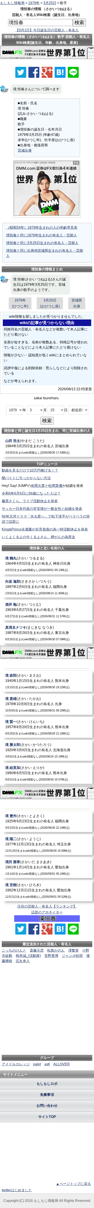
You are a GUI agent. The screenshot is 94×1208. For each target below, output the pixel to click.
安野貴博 (51, 956)
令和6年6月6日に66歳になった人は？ (31, 493)
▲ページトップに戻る (73, 1184)
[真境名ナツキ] (47, 633)
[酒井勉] (47, 610)
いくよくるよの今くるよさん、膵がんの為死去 (38, 537)
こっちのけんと (14, 950)
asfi (47, 1064)
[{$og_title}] (60, 72)
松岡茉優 (55, 486)
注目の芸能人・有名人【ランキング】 (47, 906)
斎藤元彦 (37, 950)
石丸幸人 (23, 961)
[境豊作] (47, 821)
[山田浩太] (47, 446)
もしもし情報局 (12, 3)
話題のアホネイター (47, 912)
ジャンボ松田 (72, 956)
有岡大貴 (38, 486)
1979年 (34, 3)
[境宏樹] (47, 890)
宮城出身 (25, 150)
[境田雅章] (47, 867)
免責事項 (47, 1094)
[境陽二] (47, 844)
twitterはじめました (17, 1190)
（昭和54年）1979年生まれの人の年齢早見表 (41, 227)
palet (37, 1064)
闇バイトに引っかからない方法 (26, 478)
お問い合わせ (47, 1105)
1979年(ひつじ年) (20, 303)
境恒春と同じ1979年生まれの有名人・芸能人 (41, 235)
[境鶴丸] (47, 563)
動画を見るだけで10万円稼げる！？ (30, 470)
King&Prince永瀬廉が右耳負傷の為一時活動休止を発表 (45, 529)
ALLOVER (61, 1064)
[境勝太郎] (47, 750)
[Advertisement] (47, 977)
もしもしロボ (47, 1084)
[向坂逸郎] (47, 587)
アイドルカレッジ (16, 1064)
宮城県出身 (76, 303)
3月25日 (49, 3)
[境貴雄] (47, 704)
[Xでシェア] (20, 72)
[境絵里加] (47, 773)
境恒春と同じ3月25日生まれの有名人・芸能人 (42, 243)
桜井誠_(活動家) (28, 956)
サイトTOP (47, 1117)
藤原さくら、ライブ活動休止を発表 (30, 501)
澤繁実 (73, 950)
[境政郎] (47, 681)
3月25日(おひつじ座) (50, 303)
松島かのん (56, 950)
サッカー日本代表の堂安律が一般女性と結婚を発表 (42, 509)
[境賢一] (47, 727)
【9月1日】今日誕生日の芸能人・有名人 (47, 30)
